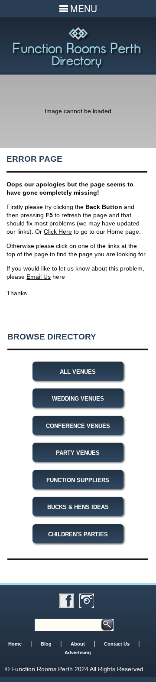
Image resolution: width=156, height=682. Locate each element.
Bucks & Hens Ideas (78, 507)
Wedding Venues (78, 398)
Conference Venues (78, 426)
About (78, 643)
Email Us (38, 276)
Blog (46, 643)
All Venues (78, 372)
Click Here (58, 231)
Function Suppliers (77, 480)
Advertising (78, 652)
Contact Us (117, 643)
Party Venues (78, 453)
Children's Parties (78, 534)
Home (15, 643)
